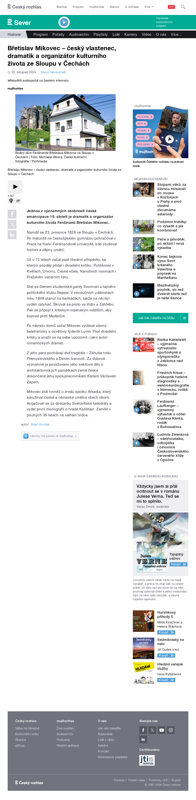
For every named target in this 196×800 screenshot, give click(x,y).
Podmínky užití (158, 780)
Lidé (116, 34)
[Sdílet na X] (12, 224)
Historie (14, 34)
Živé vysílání (143, 144)
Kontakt (103, 751)
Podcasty (63, 740)
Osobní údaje (136, 780)
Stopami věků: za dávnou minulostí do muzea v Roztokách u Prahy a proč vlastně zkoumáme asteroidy (171, 199)
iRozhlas (61, 6)
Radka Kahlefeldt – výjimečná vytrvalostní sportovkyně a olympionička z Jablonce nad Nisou (171, 352)
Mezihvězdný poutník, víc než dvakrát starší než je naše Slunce (172, 291)
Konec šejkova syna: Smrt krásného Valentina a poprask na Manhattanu (169, 267)
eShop (19, 745)
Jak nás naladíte (109, 728)
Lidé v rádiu (106, 740)
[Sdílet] (18, 201)
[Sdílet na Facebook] (12, 214)
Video (147, 34)
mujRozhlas (96, 6)
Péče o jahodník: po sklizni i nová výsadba (171, 243)
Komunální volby (27, 734)
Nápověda (105, 734)
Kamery (161, 26)
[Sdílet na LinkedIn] (12, 234)
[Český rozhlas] (24, 7)
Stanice (114, 6)
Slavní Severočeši (53, 72)
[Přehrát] (15, 187)
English (176, 780)
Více (176, 34)
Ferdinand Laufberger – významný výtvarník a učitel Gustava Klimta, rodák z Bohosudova (171, 414)
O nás (161, 34)
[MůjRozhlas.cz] (15, 89)
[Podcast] (11, 201)
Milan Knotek (40, 424)
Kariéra (103, 745)
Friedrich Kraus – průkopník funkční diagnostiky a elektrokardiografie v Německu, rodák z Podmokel (173, 383)
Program (78, 6)
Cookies (119, 780)
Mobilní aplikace (68, 745)
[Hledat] (183, 7)
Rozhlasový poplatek (112, 757)
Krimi (140, 123)
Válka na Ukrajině (27, 728)
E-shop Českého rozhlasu (156, 476)
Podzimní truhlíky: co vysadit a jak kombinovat (172, 226)
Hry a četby (143, 116)
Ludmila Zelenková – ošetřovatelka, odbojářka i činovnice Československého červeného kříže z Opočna (173, 447)
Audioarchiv (164, 22)
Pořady (58, 34)
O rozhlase (132, 6)
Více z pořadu (145, 334)
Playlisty (101, 34)
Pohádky (141, 130)
